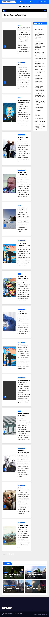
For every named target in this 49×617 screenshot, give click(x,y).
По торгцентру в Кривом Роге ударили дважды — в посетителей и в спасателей (40, 72)
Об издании (44, 614)
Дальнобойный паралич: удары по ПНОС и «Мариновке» (40, 95)
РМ (26, 32)
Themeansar (4, 614)
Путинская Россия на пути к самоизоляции (24, 453)
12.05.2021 (21, 247)
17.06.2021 (21, 141)
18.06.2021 (21, 104)
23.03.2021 (21, 349)
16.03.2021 (21, 384)
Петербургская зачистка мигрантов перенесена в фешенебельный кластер (39, 35)
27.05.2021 (21, 212)
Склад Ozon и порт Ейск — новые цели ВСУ (39, 54)
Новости (23, 62)
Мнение (19, 25)
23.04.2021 (21, 316)
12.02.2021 (21, 455)
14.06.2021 (21, 177)
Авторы (39, 614)
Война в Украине (8, 585)
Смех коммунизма (39, 29)
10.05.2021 (21, 280)
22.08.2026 (7, 576)
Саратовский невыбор (40, 58)
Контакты (35, 614)
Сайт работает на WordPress (7, 613)
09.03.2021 (21, 418)
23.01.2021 (21, 492)
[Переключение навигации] (23, 10)
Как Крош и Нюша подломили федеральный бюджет (40, 120)
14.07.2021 (21, 32)
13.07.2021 (21, 69)
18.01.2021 (21, 529)
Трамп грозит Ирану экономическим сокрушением (39, 109)
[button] (42, 10)
